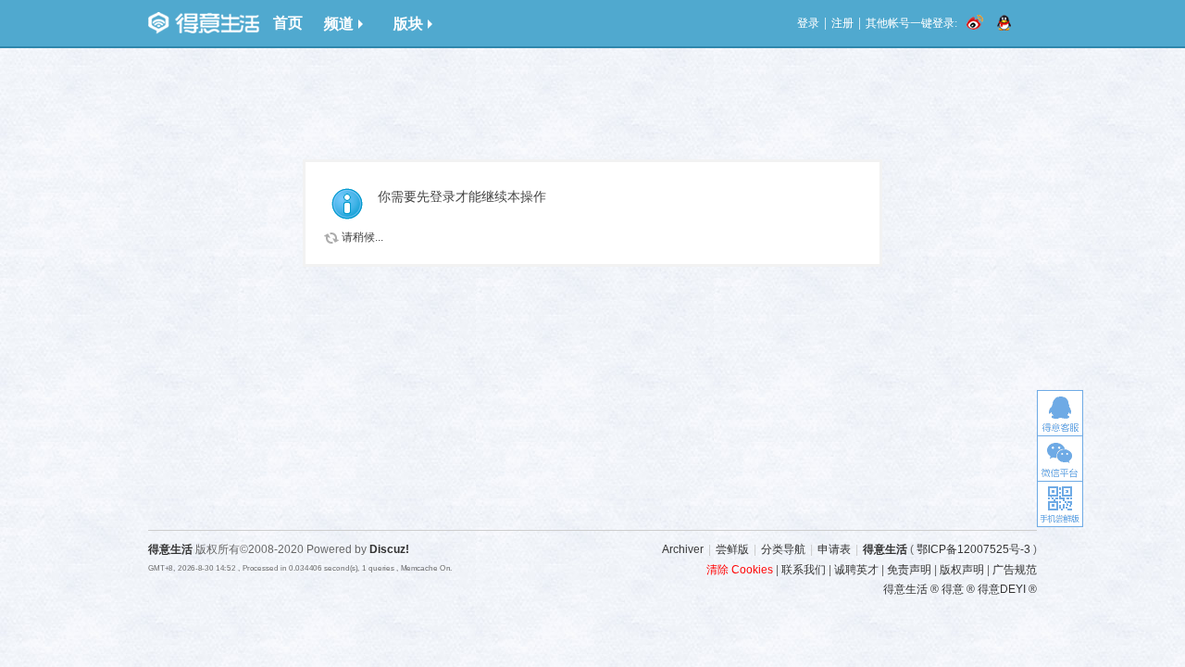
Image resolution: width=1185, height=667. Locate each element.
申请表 (834, 549)
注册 (842, 23)
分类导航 (783, 549)
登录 (808, 23)
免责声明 (909, 569)
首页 (288, 23)
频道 (339, 23)
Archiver (683, 549)
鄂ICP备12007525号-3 (973, 549)
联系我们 (803, 569)
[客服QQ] (1060, 412)
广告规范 (1014, 569)
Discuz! (389, 549)
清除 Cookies (739, 569)
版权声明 (962, 569)
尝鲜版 (732, 549)
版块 (408, 23)
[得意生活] (203, 23)
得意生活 (885, 549)
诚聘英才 (856, 569)
